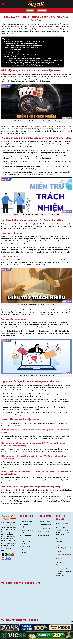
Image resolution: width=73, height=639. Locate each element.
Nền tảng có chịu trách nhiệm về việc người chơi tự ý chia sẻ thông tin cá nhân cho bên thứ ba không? (35, 60)
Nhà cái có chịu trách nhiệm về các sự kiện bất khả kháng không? (26, 65)
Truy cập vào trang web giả (16, 53)
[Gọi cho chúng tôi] (9, 554)
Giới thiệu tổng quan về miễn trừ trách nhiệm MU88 (21, 43)
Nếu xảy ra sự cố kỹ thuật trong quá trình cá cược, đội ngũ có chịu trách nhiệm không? (31, 62)
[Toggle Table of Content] (60, 39)
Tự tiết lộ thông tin (13, 51)
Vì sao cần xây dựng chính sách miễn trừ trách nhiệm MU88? (24, 45)
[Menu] (3, 4)
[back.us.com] (36, 4)
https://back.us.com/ (63, 554)
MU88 (3, 522)
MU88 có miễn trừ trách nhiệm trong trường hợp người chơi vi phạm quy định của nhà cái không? (34, 64)
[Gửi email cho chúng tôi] (6, 554)
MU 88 (31, 501)
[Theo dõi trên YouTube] (3, 558)
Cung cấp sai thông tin (15, 49)
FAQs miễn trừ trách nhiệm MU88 (16, 56)
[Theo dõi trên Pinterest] (12, 554)
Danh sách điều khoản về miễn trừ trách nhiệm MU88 (22, 47)
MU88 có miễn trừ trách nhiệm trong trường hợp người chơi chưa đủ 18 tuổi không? (30, 58)
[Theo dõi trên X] (3, 554)
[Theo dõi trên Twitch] (9, 558)
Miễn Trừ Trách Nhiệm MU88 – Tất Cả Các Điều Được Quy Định (24, 41)
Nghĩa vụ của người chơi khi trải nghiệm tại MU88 (21, 55)
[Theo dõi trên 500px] (6, 558)
